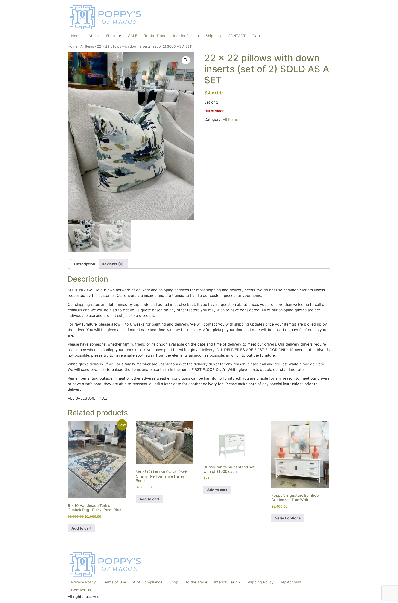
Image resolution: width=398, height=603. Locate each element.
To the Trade (155, 35)
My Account (291, 582)
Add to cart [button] (81, 528)
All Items (87, 46)
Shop (110, 35)
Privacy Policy (83, 582)
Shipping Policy (260, 582)
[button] (186, 60)
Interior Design (186, 35)
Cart (256, 35)
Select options (288, 518)
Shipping (213, 35)
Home (76, 35)
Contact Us (81, 590)
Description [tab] (84, 264)
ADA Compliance (147, 582)
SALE (132, 35)
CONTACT (237, 35)
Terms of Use (114, 582)
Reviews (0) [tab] (113, 264)
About (93, 35)
